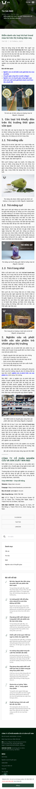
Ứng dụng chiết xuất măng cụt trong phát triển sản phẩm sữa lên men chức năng (19, 619)
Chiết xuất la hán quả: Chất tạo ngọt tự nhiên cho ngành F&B (20, 636)
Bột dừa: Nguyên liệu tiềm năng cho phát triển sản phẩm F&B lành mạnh (20, 583)
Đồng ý (18, 785)
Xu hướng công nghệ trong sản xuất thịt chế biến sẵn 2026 (20, 651)
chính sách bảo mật (7, 781)
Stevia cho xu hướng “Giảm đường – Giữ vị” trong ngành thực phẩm (19, 686)
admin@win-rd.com (17, 491)
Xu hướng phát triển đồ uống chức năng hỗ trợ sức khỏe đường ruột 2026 (19, 601)
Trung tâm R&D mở (7, 766)
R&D (6, 560)
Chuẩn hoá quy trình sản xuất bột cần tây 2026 (19, 703)
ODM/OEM (4, 763)
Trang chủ (5, 14)
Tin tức (7, 555)
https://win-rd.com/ (14, 484)
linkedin (18, 527)
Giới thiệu (4, 757)
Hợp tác (4, 769)
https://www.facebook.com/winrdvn (19, 487)
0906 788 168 (18, 494)
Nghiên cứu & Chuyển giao (13, 564)
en (29, 2)
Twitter (18, 522)
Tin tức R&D (15, 14)
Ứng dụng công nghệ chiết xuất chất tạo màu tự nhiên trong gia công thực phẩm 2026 (20, 668)
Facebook (18, 517)
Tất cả (7, 551)
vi (27, 2)
